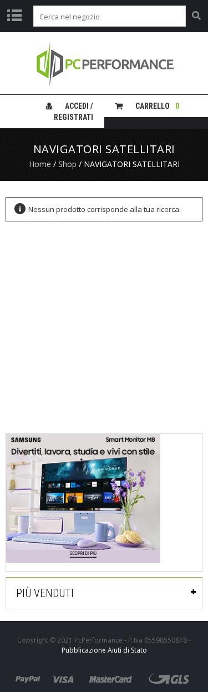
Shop (67, 164)
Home (40, 164)
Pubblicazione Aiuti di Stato (104, 650)
